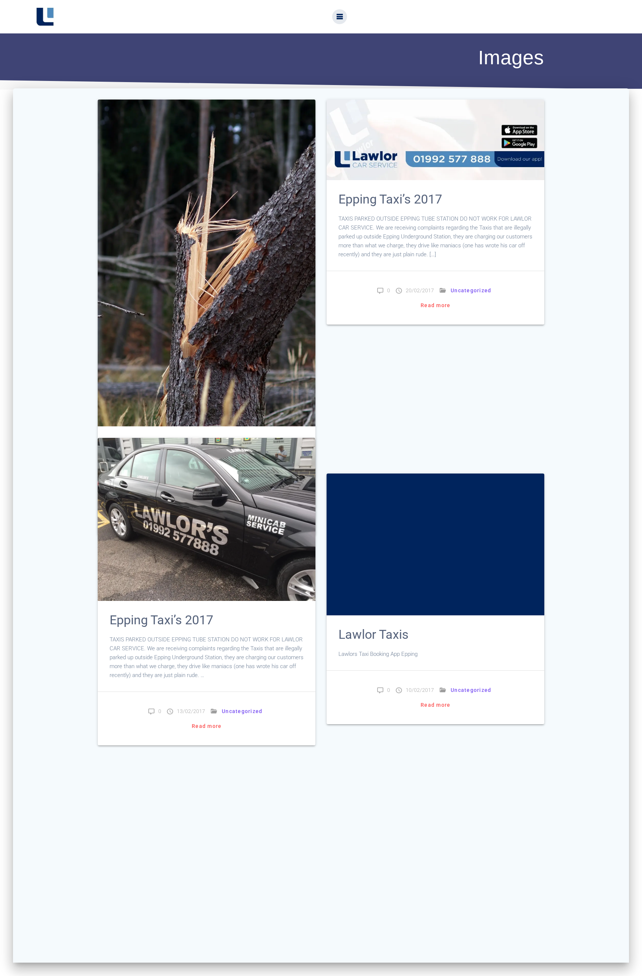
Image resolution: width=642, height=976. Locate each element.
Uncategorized (471, 290)
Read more (435, 305)
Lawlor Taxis (375, 634)
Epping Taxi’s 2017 (390, 199)
